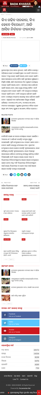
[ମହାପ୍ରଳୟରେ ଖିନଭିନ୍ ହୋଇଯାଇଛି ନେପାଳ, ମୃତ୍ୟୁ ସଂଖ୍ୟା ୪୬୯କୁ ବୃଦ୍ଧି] (5, 129)
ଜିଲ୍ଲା (3, 361)
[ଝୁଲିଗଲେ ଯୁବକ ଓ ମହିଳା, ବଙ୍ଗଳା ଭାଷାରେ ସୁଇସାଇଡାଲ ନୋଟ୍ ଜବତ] (29, 243)
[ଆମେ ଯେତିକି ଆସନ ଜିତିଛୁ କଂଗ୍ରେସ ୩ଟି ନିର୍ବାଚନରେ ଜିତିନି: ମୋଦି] (11, 243)
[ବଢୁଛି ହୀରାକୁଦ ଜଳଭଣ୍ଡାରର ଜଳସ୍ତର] (29, 223)
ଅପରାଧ (6, 219)
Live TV (15, 379)
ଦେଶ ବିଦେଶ (7, 239)
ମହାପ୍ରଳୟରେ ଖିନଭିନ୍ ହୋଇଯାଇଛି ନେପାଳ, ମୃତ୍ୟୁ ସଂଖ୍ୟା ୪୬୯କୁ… (24, 128)
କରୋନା (24, 199)
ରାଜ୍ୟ (12, 34)
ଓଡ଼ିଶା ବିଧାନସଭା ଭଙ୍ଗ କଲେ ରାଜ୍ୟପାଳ (9, 186)
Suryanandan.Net (24, 388)
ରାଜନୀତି (4, 364)
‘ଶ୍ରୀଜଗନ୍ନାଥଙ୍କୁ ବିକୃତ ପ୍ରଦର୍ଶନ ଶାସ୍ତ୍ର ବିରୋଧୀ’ (21, 392)
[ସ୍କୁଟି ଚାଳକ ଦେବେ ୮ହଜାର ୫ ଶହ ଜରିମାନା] (11, 203)
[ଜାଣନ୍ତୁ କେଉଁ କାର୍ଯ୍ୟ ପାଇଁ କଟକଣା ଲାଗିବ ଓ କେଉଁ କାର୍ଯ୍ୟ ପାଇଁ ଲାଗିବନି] (29, 203)
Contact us (24, 379)
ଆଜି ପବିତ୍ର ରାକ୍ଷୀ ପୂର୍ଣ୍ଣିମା (18, 296)
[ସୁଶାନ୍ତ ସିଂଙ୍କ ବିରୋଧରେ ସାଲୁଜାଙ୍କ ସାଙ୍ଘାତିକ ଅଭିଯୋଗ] (11, 223)
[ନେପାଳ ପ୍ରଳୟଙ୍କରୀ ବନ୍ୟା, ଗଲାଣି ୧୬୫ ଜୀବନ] (5, 289)
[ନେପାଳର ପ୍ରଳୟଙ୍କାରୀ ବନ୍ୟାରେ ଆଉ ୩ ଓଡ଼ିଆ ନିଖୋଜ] (5, 121)
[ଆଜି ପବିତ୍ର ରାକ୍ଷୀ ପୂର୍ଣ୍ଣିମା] (5, 298)
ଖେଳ (3, 368)
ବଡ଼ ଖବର (5, 34)
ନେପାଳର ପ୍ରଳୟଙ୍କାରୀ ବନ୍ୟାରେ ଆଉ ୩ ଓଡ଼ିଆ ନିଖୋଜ (25, 120)
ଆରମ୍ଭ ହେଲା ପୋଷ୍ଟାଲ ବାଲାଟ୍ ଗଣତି (31, 186)
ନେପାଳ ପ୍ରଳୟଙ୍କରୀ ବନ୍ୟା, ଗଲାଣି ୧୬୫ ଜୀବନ (25, 287)
